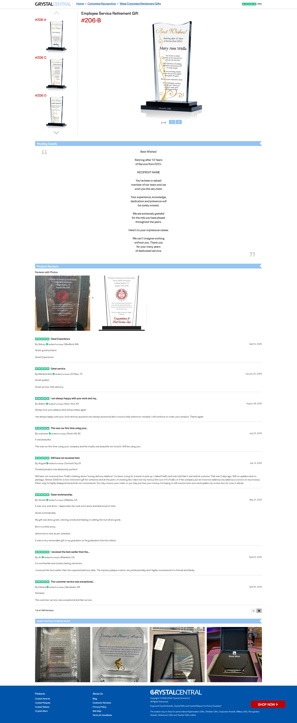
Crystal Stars (41, 711)
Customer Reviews (102, 702)
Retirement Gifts (165, 714)
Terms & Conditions (102, 715)
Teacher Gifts (183, 714)
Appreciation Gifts (196, 711)
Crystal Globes (42, 706)
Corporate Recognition (101, 3)
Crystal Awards (42, 698)
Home (80, 3)
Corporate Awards (227, 711)
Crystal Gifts (179, 705)
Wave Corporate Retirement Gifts (140, 3)
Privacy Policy (99, 706)
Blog (95, 698)
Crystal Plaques (42, 702)
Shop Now (267, 704)
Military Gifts (242, 711)
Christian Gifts (211, 711)
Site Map (97, 711)
